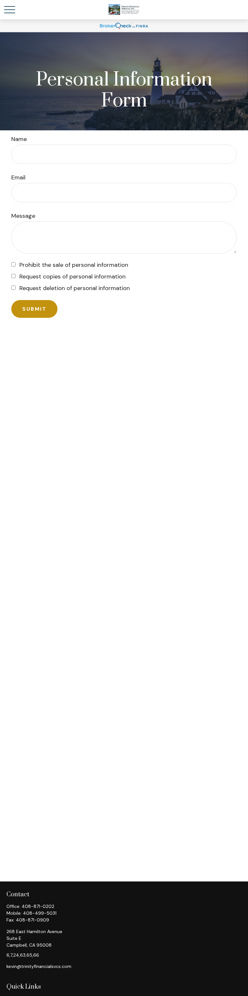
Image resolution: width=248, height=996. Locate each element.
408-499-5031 (40, 913)
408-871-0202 (38, 906)
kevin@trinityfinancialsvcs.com (38, 966)
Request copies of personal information (72, 276)
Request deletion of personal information (74, 288)
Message (23, 216)
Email (18, 177)
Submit (34, 309)
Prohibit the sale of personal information (73, 265)
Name (19, 139)
